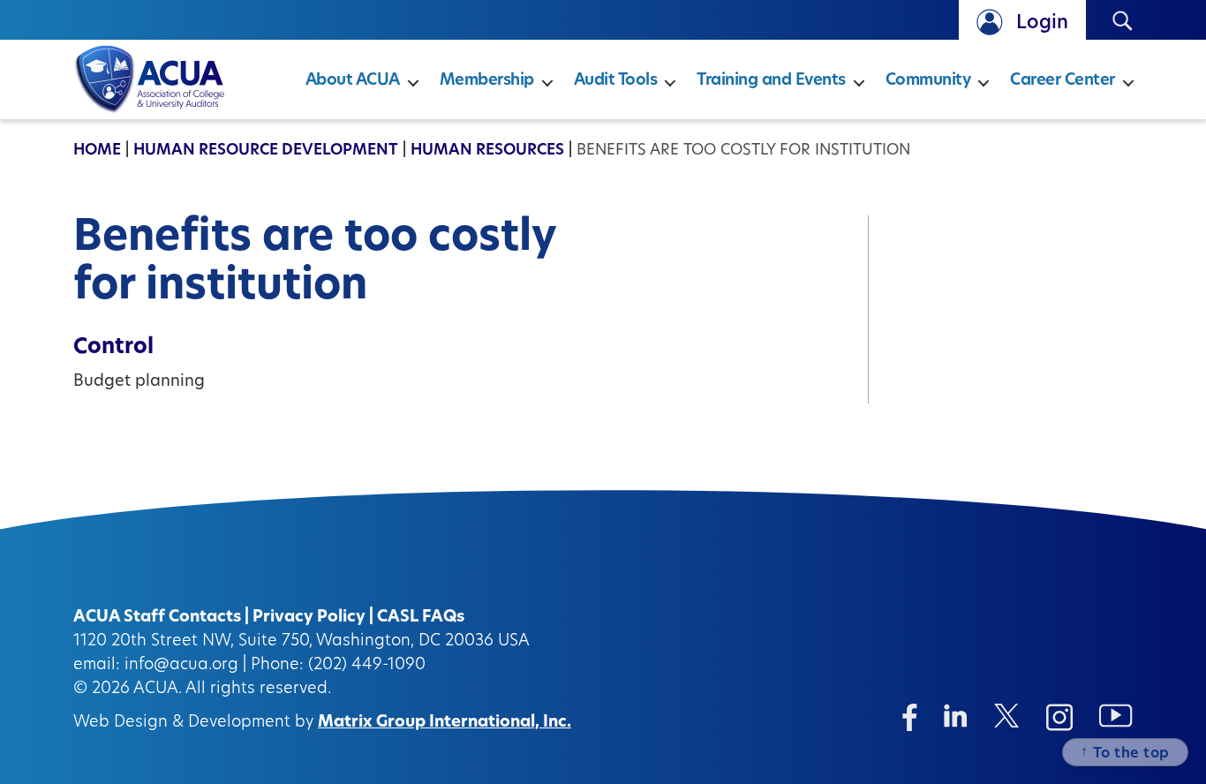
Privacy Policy (309, 618)
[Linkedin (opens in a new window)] (956, 715)
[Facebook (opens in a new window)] (909, 717)
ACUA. (157, 689)
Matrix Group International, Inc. (444, 723)
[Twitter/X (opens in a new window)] (1007, 715)
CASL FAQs (420, 618)
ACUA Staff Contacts (157, 618)
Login (1042, 23)
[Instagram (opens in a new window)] (1059, 717)
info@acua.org (181, 666)
